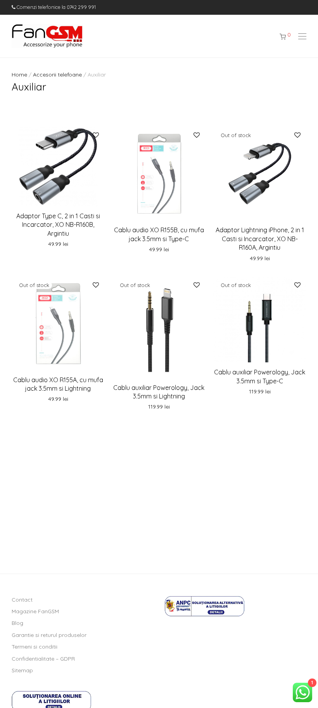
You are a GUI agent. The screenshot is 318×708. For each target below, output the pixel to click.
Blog (17, 622)
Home (19, 74)
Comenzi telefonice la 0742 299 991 (56, 7)
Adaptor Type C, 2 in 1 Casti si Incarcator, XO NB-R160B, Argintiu (58, 224)
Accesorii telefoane (57, 74)
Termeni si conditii (34, 646)
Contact (22, 599)
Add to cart (58, 244)
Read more (259, 259)
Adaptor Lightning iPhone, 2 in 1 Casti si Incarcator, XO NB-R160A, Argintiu (260, 238)
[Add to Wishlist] (95, 135)
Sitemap (22, 670)
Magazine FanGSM (35, 611)
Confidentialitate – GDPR (43, 658)
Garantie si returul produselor (49, 634)
